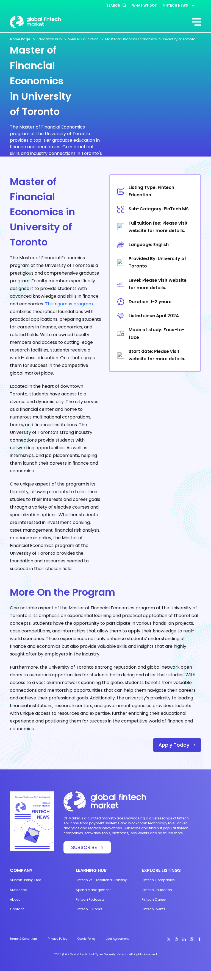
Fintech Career (154, 899)
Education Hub (49, 39)
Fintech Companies (158, 880)
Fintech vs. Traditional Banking (101, 880)
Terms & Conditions (24, 939)
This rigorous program (69, 304)
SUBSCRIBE (84, 847)
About (15, 899)
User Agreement (117, 939)
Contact (17, 909)
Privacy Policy (57, 939)
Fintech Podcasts (90, 899)
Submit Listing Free (25, 880)
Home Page (20, 39)
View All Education (83, 39)
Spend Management (93, 890)
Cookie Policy (86, 939)
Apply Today (174, 745)
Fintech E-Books (89, 909)
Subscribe (18, 890)
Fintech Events (153, 909)
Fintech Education (157, 890)
